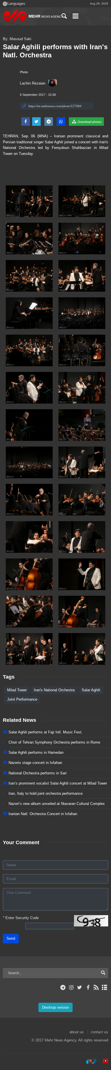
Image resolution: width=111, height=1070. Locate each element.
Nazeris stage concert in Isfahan (35, 763)
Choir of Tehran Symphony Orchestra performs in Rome (54, 742)
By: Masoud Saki (17, 39)
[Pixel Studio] (102, 1061)
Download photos (89, 122)
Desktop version (55, 1007)
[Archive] (104, 987)
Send (11, 938)
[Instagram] (71, 987)
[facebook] (87, 987)
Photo (24, 72)
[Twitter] (79, 987)
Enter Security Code (21, 918)
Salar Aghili (91, 690)
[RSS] (96, 987)
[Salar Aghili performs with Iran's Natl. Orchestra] (29, 201)
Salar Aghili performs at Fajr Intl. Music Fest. (46, 732)
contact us (99, 1032)
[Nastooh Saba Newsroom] (88, 1061)
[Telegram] (63, 987)
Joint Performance (22, 699)
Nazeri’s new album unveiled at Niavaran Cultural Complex (57, 804)
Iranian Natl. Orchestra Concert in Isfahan (43, 814)
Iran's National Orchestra (54, 690)
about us (76, 1032)
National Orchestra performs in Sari (38, 773)
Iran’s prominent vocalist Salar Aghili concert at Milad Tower (58, 783)
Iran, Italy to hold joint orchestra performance (46, 793)
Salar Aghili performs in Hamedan (36, 752)
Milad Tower (17, 690)
